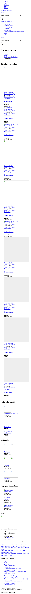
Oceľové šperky (8, 27)
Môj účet (6, 2)
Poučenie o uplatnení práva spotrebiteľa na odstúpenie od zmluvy (15, 572)
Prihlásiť (6, 8)
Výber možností (8, 109)
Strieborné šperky (8, 25)
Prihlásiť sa (7, 567)
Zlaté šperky (7, 24)
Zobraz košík (4, 592)
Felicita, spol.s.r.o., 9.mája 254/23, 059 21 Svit (13, 546)
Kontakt (6, 562)
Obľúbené (6, 5)
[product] (17, 79)
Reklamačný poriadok (9, 570)
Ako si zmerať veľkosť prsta (11, 576)
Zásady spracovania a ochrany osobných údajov (16, 578)
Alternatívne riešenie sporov (11, 577)
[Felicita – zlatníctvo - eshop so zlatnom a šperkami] (6, 10)
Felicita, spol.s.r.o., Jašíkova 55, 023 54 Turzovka (13, 544)
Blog (5, 33)
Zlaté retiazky (7, 98)
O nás (5, 3)
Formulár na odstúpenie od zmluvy (13, 581)
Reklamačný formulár (9, 583)
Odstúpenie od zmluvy (10, 584)
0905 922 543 (10, 537)
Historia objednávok (9, 565)
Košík (5, 6)
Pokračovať (12, 592)
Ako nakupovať (8, 580)
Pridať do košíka (8, 92)
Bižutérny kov (7, 30)
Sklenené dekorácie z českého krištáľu (14, 31)
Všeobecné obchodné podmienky (12, 568)
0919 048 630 (7, 539)
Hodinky (6, 28)
